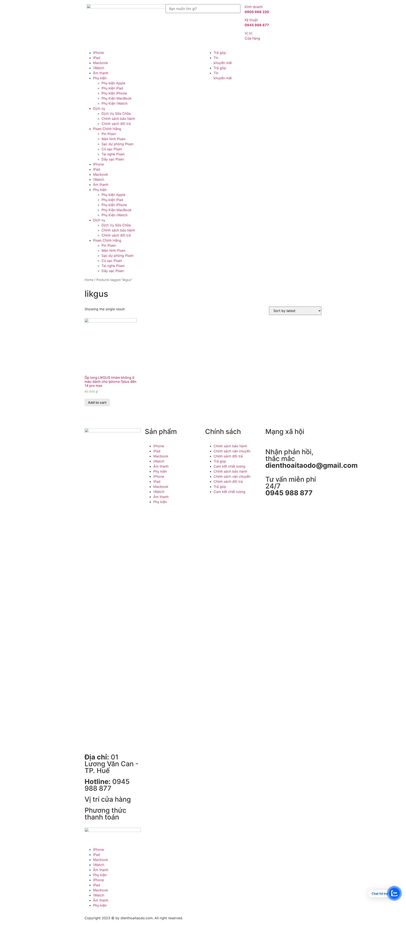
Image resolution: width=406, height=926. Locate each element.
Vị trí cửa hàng (108, 799)
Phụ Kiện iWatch (115, 103)
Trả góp (220, 53)
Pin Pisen (109, 134)
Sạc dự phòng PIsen (117, 144)
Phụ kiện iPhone (114, 93)
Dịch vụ (99, 108)
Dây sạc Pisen (113, 159)
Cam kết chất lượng (229, 466)
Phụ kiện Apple (113, 83)
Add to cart (97, 402)
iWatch (98, 68)
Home (89, 280)
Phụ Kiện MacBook (117, 98)
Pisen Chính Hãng (107, 129)
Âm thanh (100, 73)
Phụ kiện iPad (112, 88)
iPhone (98, 53)
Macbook (100, 63)
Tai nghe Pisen (113, 154)
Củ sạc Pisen (112, 149)
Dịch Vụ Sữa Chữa (116, 113)
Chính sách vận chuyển (232, 451)
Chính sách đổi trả (116, 124)
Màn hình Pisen (113, 139)
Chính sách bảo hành (118, 118)
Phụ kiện (100, 78)
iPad (96, 58)
